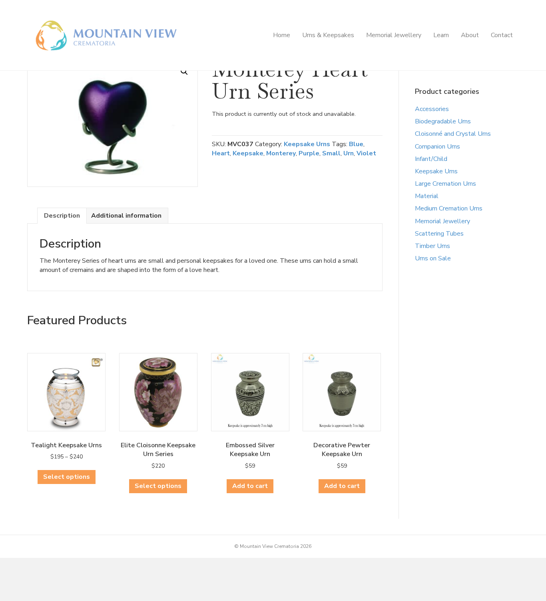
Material (426, 196)
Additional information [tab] (126, 215)
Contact (502, 35)
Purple (309, 153)
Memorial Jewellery (393, 35)
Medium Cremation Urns (448, 208)
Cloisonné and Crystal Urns (453, 133)
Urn (348, 153)
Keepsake (248, 153)
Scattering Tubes (439, 233)
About (470, 35)
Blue (356, 144)
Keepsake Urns (307, 144)
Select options (66, 476)
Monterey (281, 153)
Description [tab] (62, 215)
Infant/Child (431, 159)
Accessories (432, 109)
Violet (366, 153)
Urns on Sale (433, 258)
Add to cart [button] (250, 486)
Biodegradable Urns (443, 121)
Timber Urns (432, 246)
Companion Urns (437, 146)
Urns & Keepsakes (328, 35)
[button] (184, 71)
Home (281, 35)
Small (331, 153)
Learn (441, 35)
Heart (221, 153)
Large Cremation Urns (445, 183)
